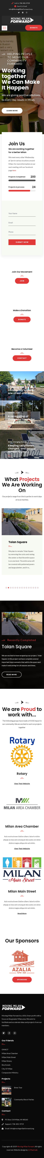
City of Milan (7, 1069)
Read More (11, 674)
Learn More (12, 113)
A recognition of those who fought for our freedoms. (21, 419)
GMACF (5, 1049)
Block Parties (13, 383)
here (14, 170)
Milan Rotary (7, 1061)
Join (22, 281)
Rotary (22, 773)
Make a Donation (22, 310)
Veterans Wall (14, 413)
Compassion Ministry (10, 1072)
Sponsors (22, 979)
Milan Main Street (22, 891)
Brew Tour (18, 1087)
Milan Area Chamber (22, 826)
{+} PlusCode (32, 1150)
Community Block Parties (24, 1099)
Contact (22, 358)
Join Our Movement (22, 271)
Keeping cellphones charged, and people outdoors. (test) (22, 448)
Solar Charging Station (17, 442)
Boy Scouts (6, 1065)
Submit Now (22, 242)
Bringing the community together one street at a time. (21, 390)
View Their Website (22, 784)
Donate (34, 28)
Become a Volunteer (22, 349)
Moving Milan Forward (25, 1146)
